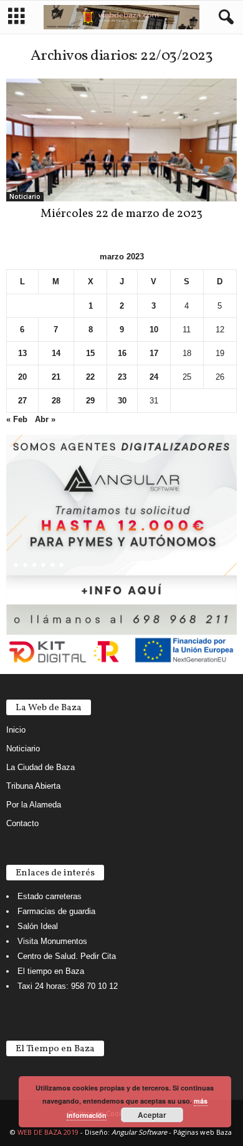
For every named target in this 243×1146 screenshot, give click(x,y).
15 (90, 353)
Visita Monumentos (52, 941)
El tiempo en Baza (50, 971)
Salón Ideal (37, 926)
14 (56, 353)
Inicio (16, 729)
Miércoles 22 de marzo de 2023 (121, 214)
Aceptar (152, 1114)
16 (122, 353)
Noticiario (24, 196)
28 (56, 400)
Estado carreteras (49, 896)
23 (122, 377)
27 (22, 400)
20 (22, 377)
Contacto (22, 823)
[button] (223, 17)
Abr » (45, 419)
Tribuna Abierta (33, 786)
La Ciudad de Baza (40, 767)
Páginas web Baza (202, 1132)
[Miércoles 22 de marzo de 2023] (121, 140)
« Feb (16, 419)
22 (90, 377)
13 (22, 353)
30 (122, 400)
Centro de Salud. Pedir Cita (66, 956)
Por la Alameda (33, 804)
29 (90, 400)
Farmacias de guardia (56, 911)
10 (154, 329)
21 (56, 377)
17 (154, 353)
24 (154, 377)
